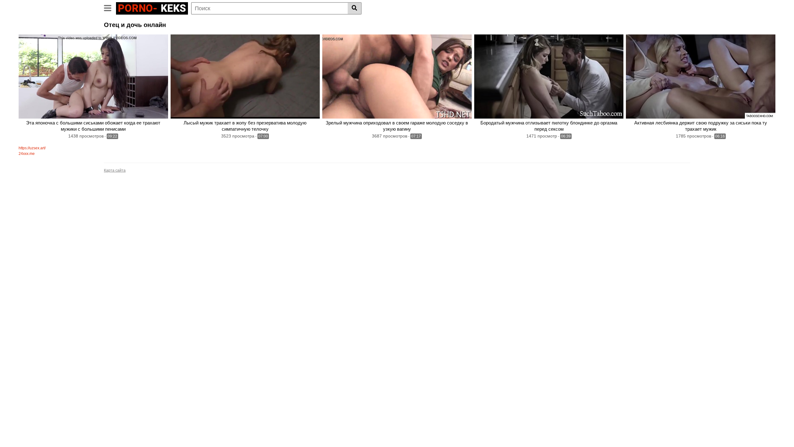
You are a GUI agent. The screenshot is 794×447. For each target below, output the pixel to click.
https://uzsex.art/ (32, 148)
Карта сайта (115, 170)
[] (355, 8)
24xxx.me (27, 153)
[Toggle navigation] (110, 7)
